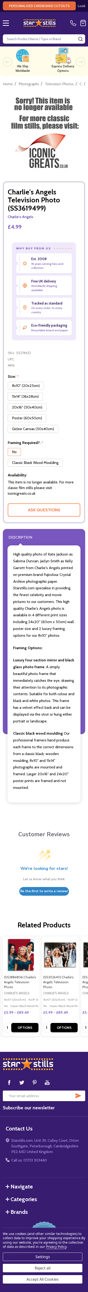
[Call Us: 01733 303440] (74, 23)
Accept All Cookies (43, 1279)
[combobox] (44, 39)
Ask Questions (44, 510)
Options (25, 1028)
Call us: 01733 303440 (29, 1160)
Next (80, 62)
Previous (7, 62)
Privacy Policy (56, 1246)
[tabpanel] (21, 986)
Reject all (42, 1268)
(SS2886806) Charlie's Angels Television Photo (20, 982)
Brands (19, 1211)
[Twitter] (21, 1082)
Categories (24, 1199)
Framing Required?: (25, 442)
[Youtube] (47, 1082)
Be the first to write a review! (44, 891)
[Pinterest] (34, 1082)
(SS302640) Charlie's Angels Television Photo (58, 982)
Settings (42, 1256)
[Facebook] (9, 1082)
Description (20, 537)
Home (8, 84)
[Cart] (83, 23)
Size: (13, 376)
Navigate (22, 1186)
